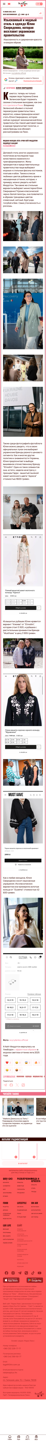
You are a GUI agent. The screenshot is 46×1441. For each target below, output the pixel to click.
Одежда (28, 1076)
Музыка (5, 1196)
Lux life (7, 1225)
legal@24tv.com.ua (11, 1364)
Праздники (20, 1193)
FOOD (5, 1203)
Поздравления (22, 1210)
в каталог (23, 1163)
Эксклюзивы (7, 1193)
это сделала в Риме (13, 105)
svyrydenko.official (19, 73)
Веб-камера (6, 1236)
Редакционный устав (22, 1245)
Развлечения (23, 1178)
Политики (20, 1076)
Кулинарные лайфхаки (7, 1214)
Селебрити (6, 1186)
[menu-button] (4, 4)
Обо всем (20, 1206)
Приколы (20, 1182)
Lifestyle (21, 1203)
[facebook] (11, 1085)
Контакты (20, 1259)
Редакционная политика (22, 1250)
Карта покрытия (8, 1239)
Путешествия (21, 1217)
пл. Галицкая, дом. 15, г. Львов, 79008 (19, 1380)
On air (34, 1203)
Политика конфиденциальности (23, 1240)
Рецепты (6, 1206)
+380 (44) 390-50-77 (12, 1356)
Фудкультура (7, 1218)
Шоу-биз (7, 1178)
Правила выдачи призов (22, 1255)
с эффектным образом (25, 1049)
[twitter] (17, 1085)
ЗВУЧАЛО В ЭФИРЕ (36, 1213)
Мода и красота (9, 1076)
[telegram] (5, 1085)
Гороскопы (21, 1189)
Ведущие (6, 1229)
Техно (19, 1213)
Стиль (33, 1188)
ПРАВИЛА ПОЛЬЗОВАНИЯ (21, 1230)
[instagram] (13, 1273)
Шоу (4, 1189)
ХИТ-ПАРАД (34, 1217)
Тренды (33, 1191)
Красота (34, 1185)
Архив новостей (22, 1263)
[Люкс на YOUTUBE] (9, 4)
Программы (7, 1232)
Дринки (5, 1210)
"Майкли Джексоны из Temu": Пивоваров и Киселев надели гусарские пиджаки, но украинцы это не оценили (17, 1122)
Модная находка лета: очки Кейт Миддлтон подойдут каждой (20, 142)
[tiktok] (33, 1273)
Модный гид (38, 1076)
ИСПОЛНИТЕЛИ (35, 1210)
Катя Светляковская (10, 14)
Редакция (20, 1266)
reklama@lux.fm (10, 1372)
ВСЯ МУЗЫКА (35, 1206)
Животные (20, 1186)
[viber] (23, 1085)
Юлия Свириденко (24, 88)
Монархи (6, 1182)
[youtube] (39, 1273)
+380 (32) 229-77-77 (12, 1348)
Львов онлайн (7, 1243)
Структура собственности (22, 1235)
